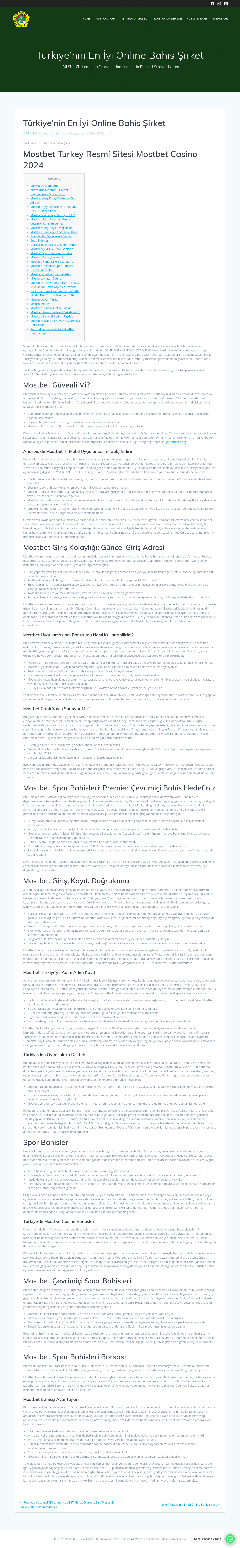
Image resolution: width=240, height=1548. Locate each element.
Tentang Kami (105, 18)
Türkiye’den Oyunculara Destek (51, 236)
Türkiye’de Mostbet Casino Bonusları (54, 245)
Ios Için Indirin (39, 304)
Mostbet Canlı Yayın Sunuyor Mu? (52, 215)
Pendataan (220, 18)
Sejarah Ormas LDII (135, 18)
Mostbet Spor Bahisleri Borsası (51, 253)
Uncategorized (74, 133)
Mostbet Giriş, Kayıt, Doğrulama (51, 228)
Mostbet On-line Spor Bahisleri (50, 274)
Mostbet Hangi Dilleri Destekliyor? (53, 262)
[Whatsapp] (230, 1539)
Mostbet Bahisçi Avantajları (48, 257)
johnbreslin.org (176, 442)
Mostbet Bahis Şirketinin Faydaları (53, 316)
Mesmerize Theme (173, 1539)
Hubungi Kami (197, 18)
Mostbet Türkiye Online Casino (51, 308)
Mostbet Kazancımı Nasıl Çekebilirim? (55, 312)
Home (87, 18)
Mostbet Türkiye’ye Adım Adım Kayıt (54, 232)
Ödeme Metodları (41, 270)
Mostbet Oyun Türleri (44, 300)
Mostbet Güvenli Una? (45, 186)
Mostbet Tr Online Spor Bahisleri (52, 266)
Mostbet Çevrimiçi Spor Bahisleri (51, 249)
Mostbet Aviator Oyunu (45, 278)
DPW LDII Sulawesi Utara (42, 133)
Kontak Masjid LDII (168, 18)
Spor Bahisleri (39, 240)
